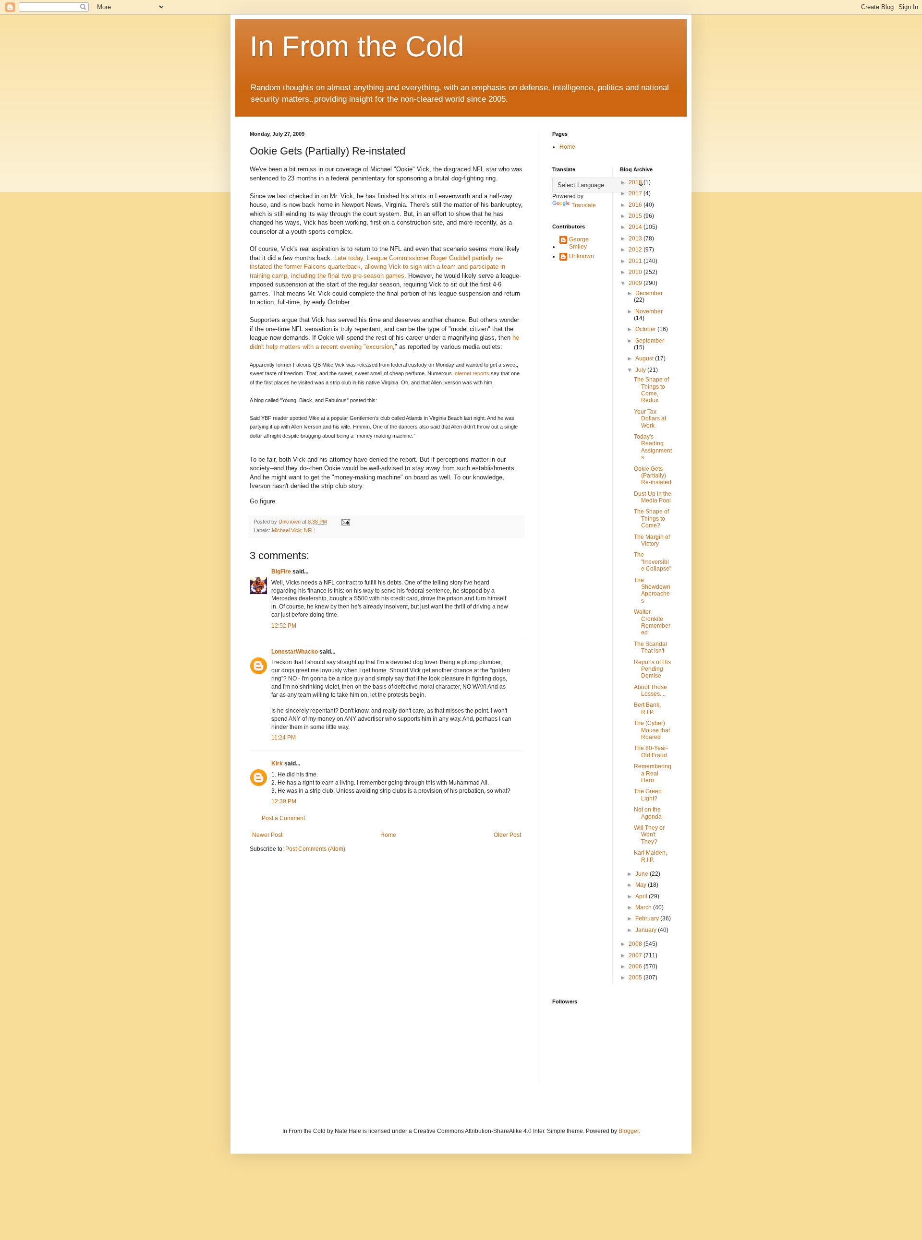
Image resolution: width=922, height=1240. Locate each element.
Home (388, 835)
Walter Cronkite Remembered (652, 622)
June (642, 873)
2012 (636, 249)
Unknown (581, 256)
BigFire (281, 571)
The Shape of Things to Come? (651, 518)
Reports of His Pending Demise (652, 669)
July (641, 370)
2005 (636, 977)
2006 (636, 966)
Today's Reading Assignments (653, 447)
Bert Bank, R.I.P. (647, 708)
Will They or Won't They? (649, 834)
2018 (636, 182)
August (645, 358)
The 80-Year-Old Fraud (651, 751)
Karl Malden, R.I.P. (650, 856)
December (649, 293)
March (644, 907)
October (646, 329)
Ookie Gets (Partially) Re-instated (652, 475)
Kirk (277, 763)
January (646, 930)
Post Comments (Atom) (315, 849)
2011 (636, 261)
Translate (583, 205)
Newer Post (267, 835)
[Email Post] (345, 522)
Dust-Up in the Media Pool (652, 497)
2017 (636, 193)
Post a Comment (283, 818)
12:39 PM (283, 801)
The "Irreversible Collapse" (652, 561)
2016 (636, 205)
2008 (636, 944)
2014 (636, 227)
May (641, 885)
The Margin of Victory (652, 540)
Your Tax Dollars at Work (650, 418)
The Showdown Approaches (652, 590)
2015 (636, 216)
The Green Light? (648, 794)
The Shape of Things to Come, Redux (651, 390)
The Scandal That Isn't (650, 647)
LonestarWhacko (294, 651)
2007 (636, 955)
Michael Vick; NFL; (293, 530)
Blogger (629, 1131)
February (647, 918)
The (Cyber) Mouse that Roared (652, 730)
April (642, 896)
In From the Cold (357, 46)
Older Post (507, 835)
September (649, 340)
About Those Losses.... (650, 690)
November (649, 311)
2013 (636, 238)
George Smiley (579, 243)
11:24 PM (283, 737)
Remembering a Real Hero (652, 773)
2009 (636, 283)
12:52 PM (283, 625)
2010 (636, 272)
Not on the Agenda (648, 813)
